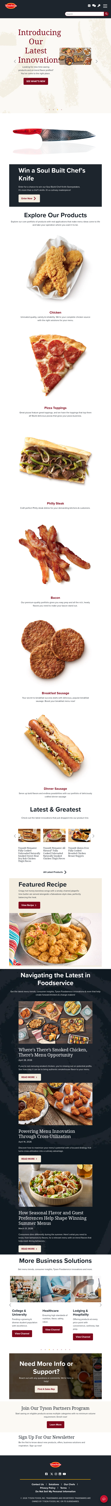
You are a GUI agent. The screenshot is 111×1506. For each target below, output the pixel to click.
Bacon (55, 597)
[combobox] (87, 14)
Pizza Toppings (55, 407)
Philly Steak (55, 503)
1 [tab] (49, 109)
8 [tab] (69, 1349)
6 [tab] (61, 1349)
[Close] (104, 1502)
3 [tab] (57, 109)
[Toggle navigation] (105, 6)
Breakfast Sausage (55, 693)
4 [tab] (61, 109)
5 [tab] (57, 1349)
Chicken (55, 312)
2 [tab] (53, 109)
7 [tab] (65, 1349)
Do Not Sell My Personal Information (55, 1491)
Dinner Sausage (55, 788)
